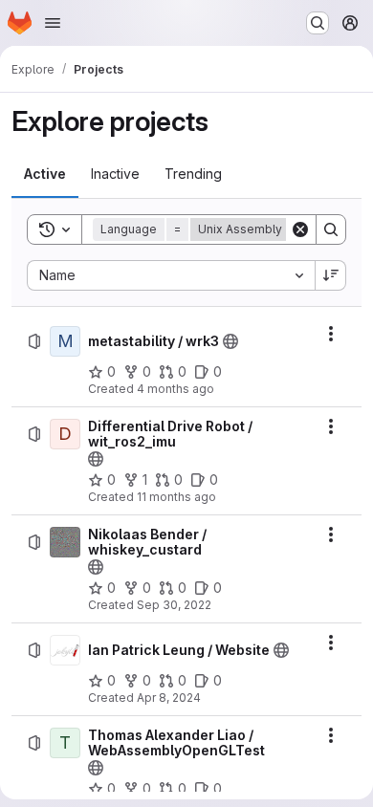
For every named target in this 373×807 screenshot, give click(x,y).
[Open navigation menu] (52, 23)
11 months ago (176, 497)
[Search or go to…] (317, 22)
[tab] (44, 174)
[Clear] (300, 229)
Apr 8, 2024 (169, 697)
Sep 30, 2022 (174, 605)
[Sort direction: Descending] (331, 275)
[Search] (331, 229)
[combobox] (171, 275)
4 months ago (175, 389)
